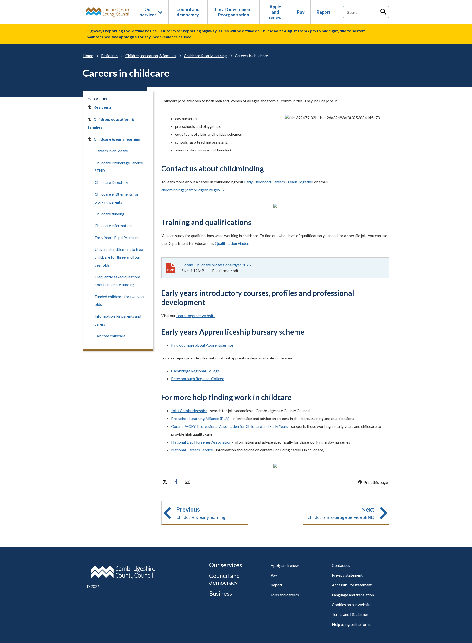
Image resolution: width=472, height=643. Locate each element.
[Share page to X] (165, 482)
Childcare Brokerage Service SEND (119, 166)
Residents (109, 55)
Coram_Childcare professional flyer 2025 (216, 264)
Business (220, 593)
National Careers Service (192, 450)
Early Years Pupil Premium (117, 237)
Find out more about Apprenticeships (202, 345)
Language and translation (353, 594)
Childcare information (113, 225)
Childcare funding (109, 213)
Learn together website (195, 315)
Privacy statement (347, 575)
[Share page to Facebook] (176, 482)
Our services (148, 12)
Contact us (341, 565)
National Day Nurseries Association (201, 442)
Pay (301, 12)
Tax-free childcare (110, 335)
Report (324, 12)
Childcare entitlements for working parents (117, 198)
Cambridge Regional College (195, 370)
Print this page (376, 482)
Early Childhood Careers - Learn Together (279, 181)
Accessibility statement (352, 585)
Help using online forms (351, 624)
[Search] (383, 12)
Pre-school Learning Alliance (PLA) (200, 418)
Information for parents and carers (118, 320)
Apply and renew (275, 12)
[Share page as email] (187, 482)
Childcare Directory (111, 182)
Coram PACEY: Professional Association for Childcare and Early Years (229, 426)
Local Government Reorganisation (233, 12)
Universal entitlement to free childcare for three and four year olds (119, 257)
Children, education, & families (150, 55)
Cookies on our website (351, 604)
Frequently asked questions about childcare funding (118, 280)
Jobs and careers (285, 594)
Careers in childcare (111, 151)
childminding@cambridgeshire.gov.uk (193, 189)
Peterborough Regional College (197, 378)
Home (88, 55)
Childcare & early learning (205, 55)
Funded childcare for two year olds (120, 300)
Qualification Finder (231, 243)
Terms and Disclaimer (350, 614)
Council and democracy (188, 12)
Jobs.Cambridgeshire (189, 410)
